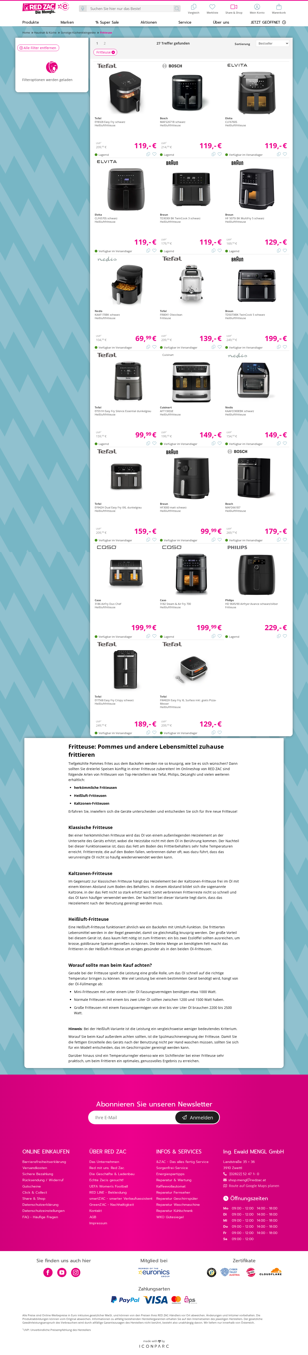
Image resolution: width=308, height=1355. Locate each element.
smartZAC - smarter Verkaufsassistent (120, 1198)
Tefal (162, 774)
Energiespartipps (170, 1174)
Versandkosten (34, 1168)
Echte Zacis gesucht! (106, 1180)
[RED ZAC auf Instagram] (75, 1273)
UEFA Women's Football (108, 1186)
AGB (92, 1217)
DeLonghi (188, 774)
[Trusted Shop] (211, 1275)
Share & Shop (33, 1198)
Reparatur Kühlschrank (174, 1210)
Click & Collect (34, 1192)
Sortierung (242, 44)
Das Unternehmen (104, 1161)
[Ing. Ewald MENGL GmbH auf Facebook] (48, 1273)
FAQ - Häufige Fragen (40, 1217)
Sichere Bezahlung (37, 1174)
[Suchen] (177, 8)
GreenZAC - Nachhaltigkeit (111, 1204)
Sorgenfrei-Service (172, 1168)
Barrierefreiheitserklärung (44, 1161)
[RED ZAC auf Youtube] (61, 1273)
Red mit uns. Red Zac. (107, 1168)
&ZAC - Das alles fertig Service (182, 1161)
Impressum (98, 1223)
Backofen (159, 927)
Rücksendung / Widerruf (43, 1180)
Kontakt (95, 1210)
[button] (30, 22)
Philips (173, 774)
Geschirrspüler (138, 1047)
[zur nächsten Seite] (111, 43)
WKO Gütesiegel (170, 1217)
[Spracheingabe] (83, 8)
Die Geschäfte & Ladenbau (111, 1174)
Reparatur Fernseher (173, 1192)
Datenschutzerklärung (40, 1204)
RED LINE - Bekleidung (108, 1192)
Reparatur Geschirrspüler (177, 1198)
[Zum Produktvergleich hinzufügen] (148, 153)
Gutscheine (31, 1186)
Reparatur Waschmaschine (178, 1204)
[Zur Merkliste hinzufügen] (154, 153)
